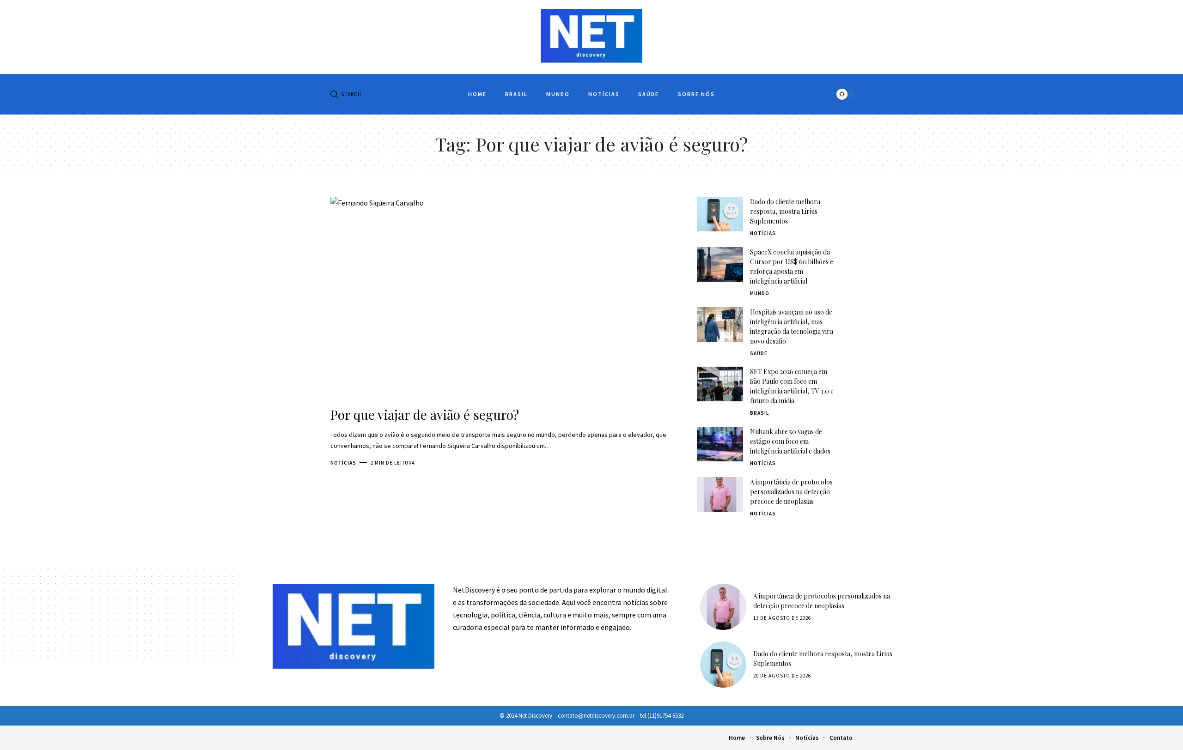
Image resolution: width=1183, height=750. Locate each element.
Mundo (759, 293)
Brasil (759, 413)
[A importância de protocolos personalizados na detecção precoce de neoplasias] (720, 494)
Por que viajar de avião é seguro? (424, 414)
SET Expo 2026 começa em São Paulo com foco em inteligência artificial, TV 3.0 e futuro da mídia (792, 386)
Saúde (759, 353)
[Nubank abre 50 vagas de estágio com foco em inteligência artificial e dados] (720, 444)
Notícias (343, 463)
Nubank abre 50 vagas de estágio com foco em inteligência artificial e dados (790, 441)
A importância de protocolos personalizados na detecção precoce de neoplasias (791, 492)
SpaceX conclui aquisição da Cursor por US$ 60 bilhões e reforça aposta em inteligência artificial (791, 266)
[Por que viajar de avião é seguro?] (499, 298)
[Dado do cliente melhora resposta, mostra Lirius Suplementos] (720, 214)
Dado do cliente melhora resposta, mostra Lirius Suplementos (785, 211)
